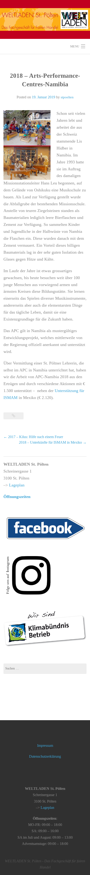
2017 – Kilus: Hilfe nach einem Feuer (33, 437)
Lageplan (16, 485)
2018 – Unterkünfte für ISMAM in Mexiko (53, 442)
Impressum (45, 745)
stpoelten (67, 97)
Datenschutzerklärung (45, 756)
